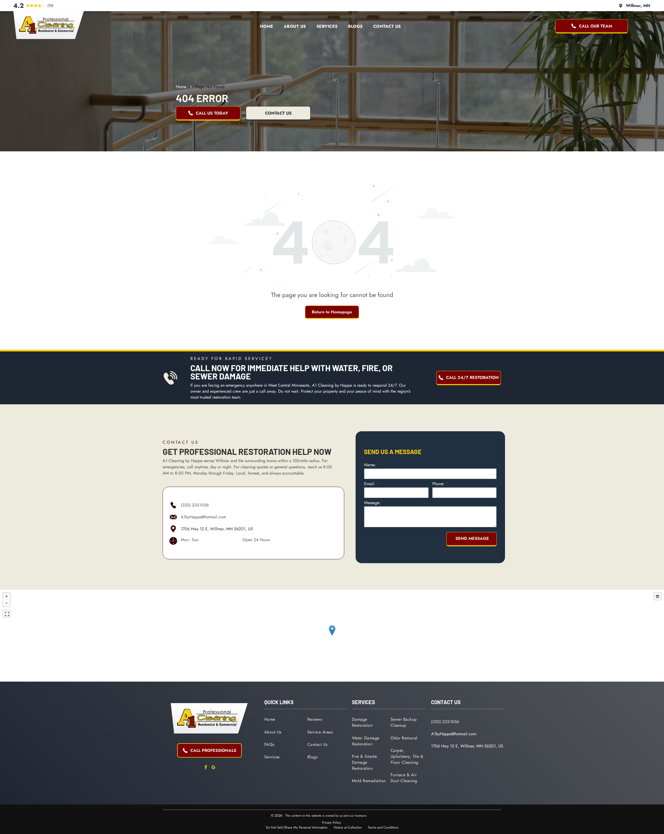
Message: (372, 503)
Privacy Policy (331, 822)
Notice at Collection (348, 827)
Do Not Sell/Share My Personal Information (297, 827)
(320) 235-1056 (195, 505)
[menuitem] (267, 26)
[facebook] (205, 768)
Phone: (438, 484)
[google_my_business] (213, 768)
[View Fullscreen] (6, 613)
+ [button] (6, 596)
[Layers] (657, 596)
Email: (369, 484)
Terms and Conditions (383, 827)
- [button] (6, 603)
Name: (370, 465)
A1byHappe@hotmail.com (203, 517)
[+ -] (332, 636)
